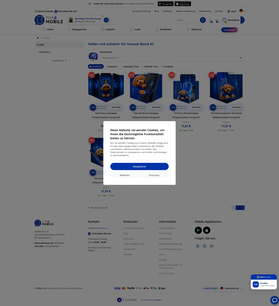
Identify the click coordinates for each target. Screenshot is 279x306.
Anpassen (154, 175)
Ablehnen (125, 175)
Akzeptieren (139, 166)
